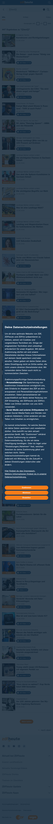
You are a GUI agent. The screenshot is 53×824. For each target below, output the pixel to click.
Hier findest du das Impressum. (20, 471)
